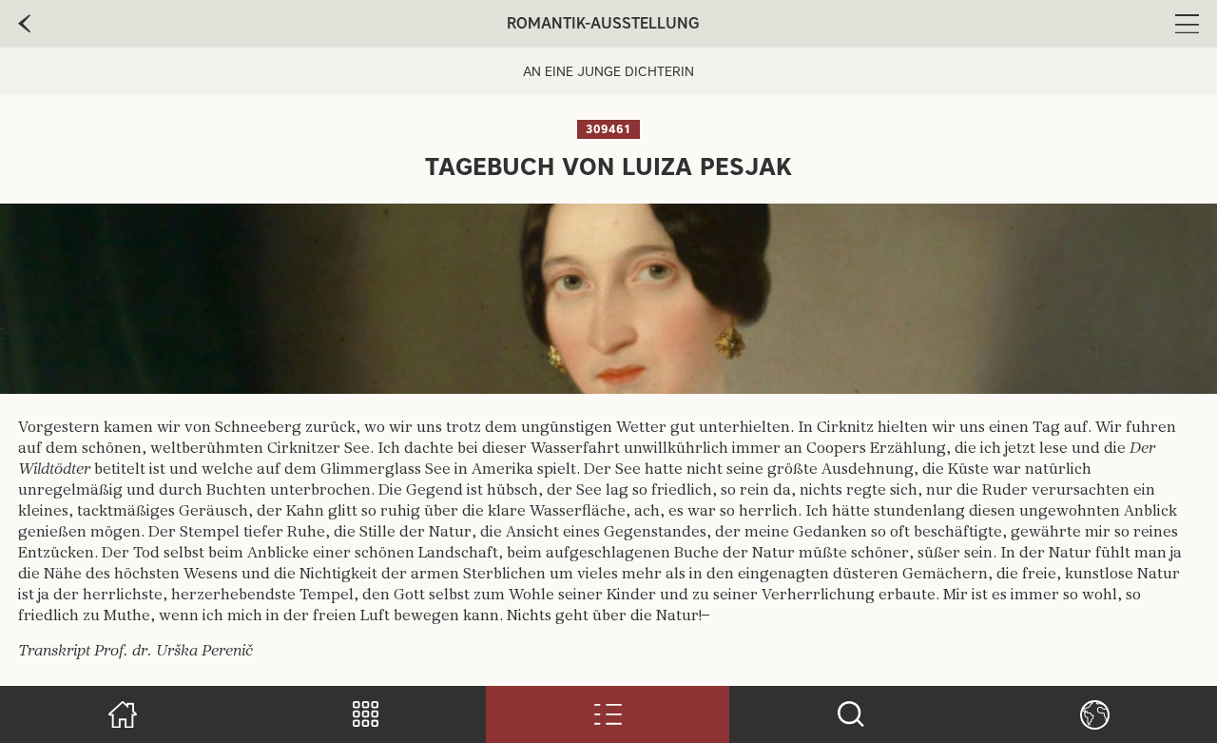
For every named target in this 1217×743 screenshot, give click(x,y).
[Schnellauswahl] (365, 714)
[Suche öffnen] (850, 714)
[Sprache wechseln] (1094, 714)
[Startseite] (122, 714)
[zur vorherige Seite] (24, 24)
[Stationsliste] (607, 714)
